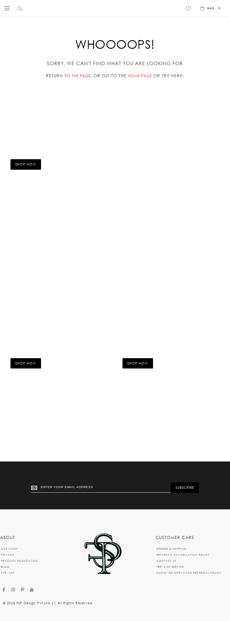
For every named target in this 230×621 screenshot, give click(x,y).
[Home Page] (103, 554)
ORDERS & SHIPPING (171, 549)
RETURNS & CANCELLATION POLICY (183, 555)
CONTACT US (166, 561)
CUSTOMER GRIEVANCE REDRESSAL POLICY (188, 573)
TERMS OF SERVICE (170, 567)
